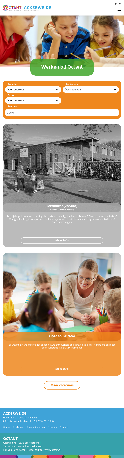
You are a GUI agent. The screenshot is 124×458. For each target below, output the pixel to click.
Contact (64, 427)
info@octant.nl (18, 449)
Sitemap (52, 427)
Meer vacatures (62, 385)
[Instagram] (120, 4)
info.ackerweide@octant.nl (17, 421)
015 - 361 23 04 (46, 421)
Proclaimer (18, 427)
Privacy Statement (36, 427)
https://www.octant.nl (49, 449)
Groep (11, 95)
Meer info (62, 240)
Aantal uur (72, 84)
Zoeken (12, 106)
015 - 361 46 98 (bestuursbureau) (25, 446)
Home (6, 427)
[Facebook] (115, 4)
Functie (12, 84)
